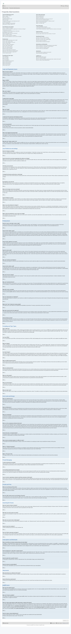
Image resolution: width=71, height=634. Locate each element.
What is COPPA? (5, 16)
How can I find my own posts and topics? (43, 41)
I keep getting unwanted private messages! (43, 27)
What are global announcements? (8, 60)
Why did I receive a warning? (7, 48)
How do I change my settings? (8, 27)
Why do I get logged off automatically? (9, 23)
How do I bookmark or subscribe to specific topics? (44, 46)
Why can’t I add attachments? (8, 47)
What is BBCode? (6, 56)
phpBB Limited (34, 588)
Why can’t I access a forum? (7, 46)
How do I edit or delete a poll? (7, 45)
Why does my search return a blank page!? (43, 39)
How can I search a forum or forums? (42, 37)
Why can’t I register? (6, 17)
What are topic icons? (6, 65)
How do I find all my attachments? (41, 53)
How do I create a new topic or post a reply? (10, 40)
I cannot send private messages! (41, 26)
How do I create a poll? (6, 43)
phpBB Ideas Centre (53, 596)
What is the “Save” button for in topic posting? (10, 50)
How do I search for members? (41, 40)
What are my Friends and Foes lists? (42, 32)
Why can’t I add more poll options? (8, 44)
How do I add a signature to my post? (9, 42)
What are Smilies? (6, 58)
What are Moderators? (40, 16)
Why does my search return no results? (43, 38)
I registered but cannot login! (7, 18)
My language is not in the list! (7, 32)
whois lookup (15, 604)
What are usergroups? (40, 17)
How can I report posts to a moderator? (9, 49)
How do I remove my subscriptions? (42, 48)
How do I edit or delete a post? (8, 41)
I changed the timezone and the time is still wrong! (11, 31)
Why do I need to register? (7, 15)
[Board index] (3, 3)
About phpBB (18, 590)
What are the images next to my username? (10, 33)
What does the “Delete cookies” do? (9, 24)
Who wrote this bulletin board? (41, 56)
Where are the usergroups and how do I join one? (44, 18)
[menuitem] (4, 6)
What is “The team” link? (40, 23)
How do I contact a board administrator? (43, 60)
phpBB (54, 184)
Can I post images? (6, 59)
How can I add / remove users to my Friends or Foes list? (46, 33)
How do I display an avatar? (7, 34)
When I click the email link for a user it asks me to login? (12, 36)
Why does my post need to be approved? (10, 51)
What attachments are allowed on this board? (43, 52)
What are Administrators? (40, 15)
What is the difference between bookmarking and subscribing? (46, 45)
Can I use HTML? (6, 57)
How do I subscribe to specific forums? (42, 47)
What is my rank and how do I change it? (9, 35)
